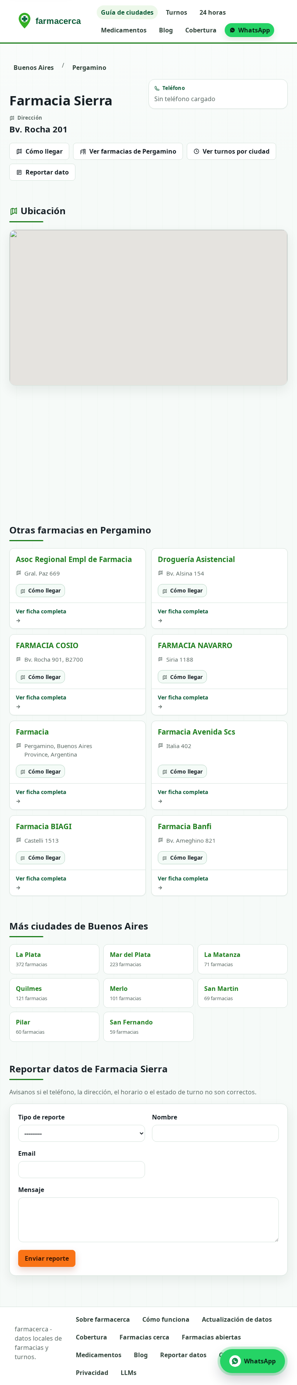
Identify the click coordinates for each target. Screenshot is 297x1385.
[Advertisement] (148, 455)
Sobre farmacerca (103, 1319)
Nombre (164, 1117)
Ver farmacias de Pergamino (132, 151)
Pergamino (89, 67)
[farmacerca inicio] (51, 21)
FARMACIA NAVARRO (195, 645)
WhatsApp (254, 30)
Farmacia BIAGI (44, 826)
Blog (166, 30)
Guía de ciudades (127, 12)
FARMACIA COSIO (47, 645)
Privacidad (92, 1372)
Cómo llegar (44, 151)
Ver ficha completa (41, 616)
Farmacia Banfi (185, 826)
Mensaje (31, 1189)
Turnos (176, 12)
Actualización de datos (237, 1319)
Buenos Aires (34, 67)
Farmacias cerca (144, 1337)
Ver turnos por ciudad (236, 151)
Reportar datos (183, 1355)
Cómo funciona (165, 1319)
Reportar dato (47, 172)
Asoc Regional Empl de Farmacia (74, 559)
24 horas (213, 12)
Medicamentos (124, 30)
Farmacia (32, 732)
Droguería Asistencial (196, 559)
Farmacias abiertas (211, 1337)
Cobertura (201, 30)
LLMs (129, 1372)
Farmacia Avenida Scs (196, 732)
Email (27, 1153)
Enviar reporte (47, 1258)
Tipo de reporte (41, 1117)
